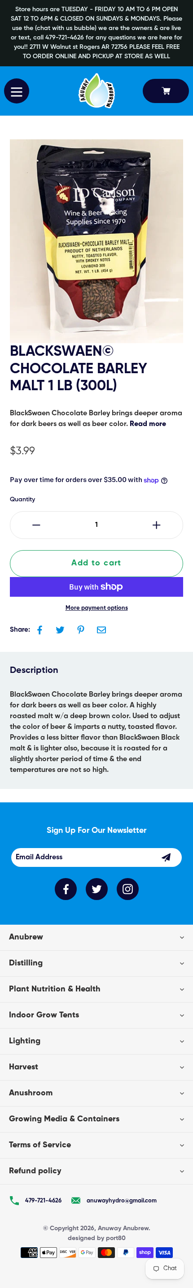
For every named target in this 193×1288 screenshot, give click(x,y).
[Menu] (16, 90)
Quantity (22, 499)
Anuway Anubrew (123, 1228)
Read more (148, 424)
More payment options (97, 608)
